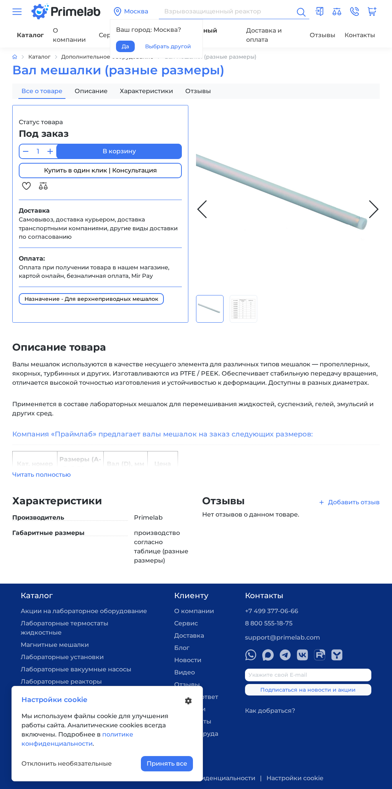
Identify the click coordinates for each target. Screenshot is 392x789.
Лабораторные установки (62, 657)
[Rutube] (319, 655)
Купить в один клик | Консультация (100, 170)
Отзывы (322, 35)
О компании (69, 35)
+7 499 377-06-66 (271, 611)
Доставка (189, 635)
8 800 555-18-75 (268, 623)
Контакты (360, 35)
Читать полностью (41, 474)
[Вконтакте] (302, 655)
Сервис (186, 623)
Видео (184, 672)
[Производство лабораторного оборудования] (20, 56)
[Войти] (319, 11)
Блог (181, 647)
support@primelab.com (282, 637)
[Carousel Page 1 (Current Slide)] (210, 309)
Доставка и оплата (264, 35)
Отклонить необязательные (66, 763)
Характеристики (146, 91)
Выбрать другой (168, 46)
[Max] (268, 655)
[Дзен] (337, 655)
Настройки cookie (294, 778)
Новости (187, 660)
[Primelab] (65, 11)
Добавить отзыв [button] (354, 502)
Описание (91, 91)
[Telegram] (285, 655)
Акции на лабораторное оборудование (84, 611)
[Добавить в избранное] (27, 185)
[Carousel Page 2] (243, 309)
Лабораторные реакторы (61, 681)
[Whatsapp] (250, 655)
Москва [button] (136, 11)
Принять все (167, 763)
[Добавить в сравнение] (43, 185)
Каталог (30, 35)
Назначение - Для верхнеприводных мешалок (91, 298)
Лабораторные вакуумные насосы (76, 669)
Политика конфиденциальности (203, 778)
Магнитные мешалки (55, 644)
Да (125, 46)
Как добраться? (270, 710)
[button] (354, 11)
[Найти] (300, 11)
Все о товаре (41, 91)
